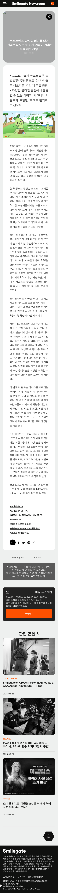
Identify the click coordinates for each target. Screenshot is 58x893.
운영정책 (21, 877)
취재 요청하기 (18, 557)
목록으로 (37, 557)
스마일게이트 (9, 877)
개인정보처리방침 (36, 877)
